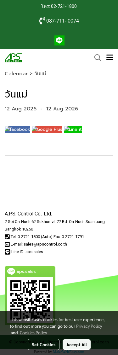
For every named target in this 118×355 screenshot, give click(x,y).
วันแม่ (40, 73)
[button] (95, 57)
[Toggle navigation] (110, 58)
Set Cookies (43, 344)
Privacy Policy (89, 326)
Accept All (76, 344)
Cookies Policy (33, 332)
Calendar (16, 73)
